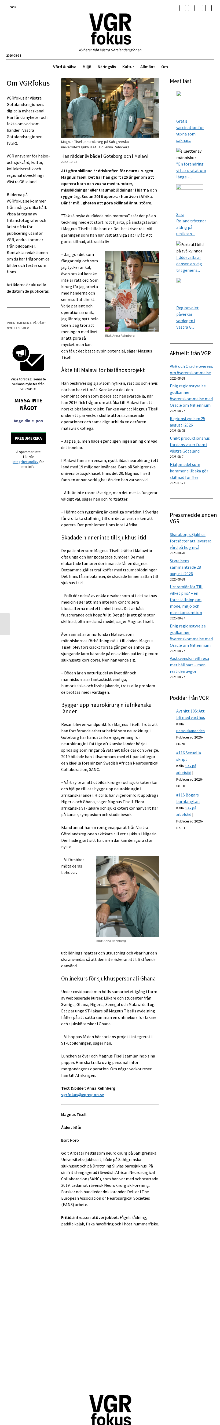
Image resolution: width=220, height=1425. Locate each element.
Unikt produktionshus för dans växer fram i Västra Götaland (190, 444)
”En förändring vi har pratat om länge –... (191, 170)
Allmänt (147, 66)
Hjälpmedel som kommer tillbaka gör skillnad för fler (189, 471)
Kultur (128, 66)
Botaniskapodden (190, 730)
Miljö (87, 66)
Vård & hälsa (64, 66)
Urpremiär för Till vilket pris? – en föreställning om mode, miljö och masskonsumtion (186, 599)
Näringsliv (107, 66)
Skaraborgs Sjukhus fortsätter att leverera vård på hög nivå (190, 541)
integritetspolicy (25, 462)
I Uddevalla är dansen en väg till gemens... (189, 264)
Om (164, 66)
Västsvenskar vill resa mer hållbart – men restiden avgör (189, 665)
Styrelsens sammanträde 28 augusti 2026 (185, 567)
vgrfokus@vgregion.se (82, 1094)
